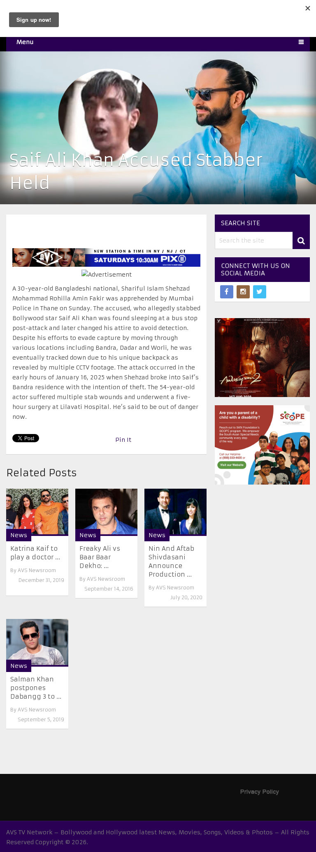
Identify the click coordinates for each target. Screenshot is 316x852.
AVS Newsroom (37, 570)
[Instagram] (243, 291)
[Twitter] (259, 291)
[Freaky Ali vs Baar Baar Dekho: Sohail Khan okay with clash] (106, 512)
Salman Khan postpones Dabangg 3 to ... (35, 687)
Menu (25, 42)
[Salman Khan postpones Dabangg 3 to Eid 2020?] (37, 642)
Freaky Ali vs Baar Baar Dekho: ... (99, 557)
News (18, 535)
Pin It (123, 439)
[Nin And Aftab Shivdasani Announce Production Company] (175, 512)
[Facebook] (226, 291)
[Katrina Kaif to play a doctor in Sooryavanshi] (37, 512)
